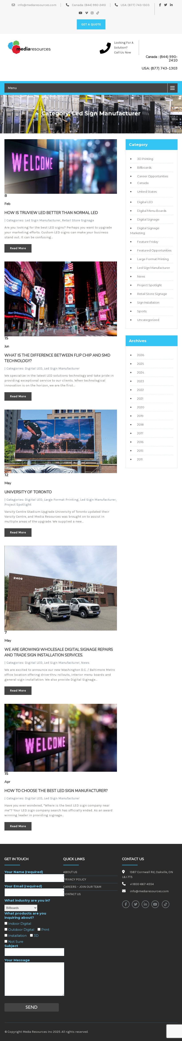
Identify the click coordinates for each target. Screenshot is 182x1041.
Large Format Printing (61, 500)
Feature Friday (147, 241)
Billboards (144, 167)
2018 (140, 424)
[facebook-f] (126, 904)
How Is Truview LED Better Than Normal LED (51, 212)
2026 (140, 355)
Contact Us (72, 894)
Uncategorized (148, 320)
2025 (140, 363)
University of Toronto (28, 492)
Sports (141, 311)
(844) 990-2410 (95, 5)
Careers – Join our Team (82, 887)
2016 (140, 442)
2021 (140, 398)
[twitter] (135, 904)
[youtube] (155, 904)
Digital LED (33, 368)
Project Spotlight (17, 504)
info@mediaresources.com (36, 5)
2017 (140, 433)
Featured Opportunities (154, 250)
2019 (140, 416)
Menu (12, 88)
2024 (140, 372)
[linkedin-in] (145, 904)
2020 (140, 407)
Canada (142, 183)
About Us (70, 872)
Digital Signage (148, 219)
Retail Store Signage (78, 220)
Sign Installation (148, 302)
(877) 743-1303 (139, 5)
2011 (139, 459)
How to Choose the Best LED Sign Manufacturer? (56, 790)
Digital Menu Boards (151, 210)
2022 (140, 390)
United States (147, 191)
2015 (140, 450)
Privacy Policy (74, 879)
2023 (140, 381)
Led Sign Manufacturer (42, 220)
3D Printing (145, 159)
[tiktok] (165, 904)
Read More (18, 248)
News (85, 663)
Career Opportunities (152, 176)
